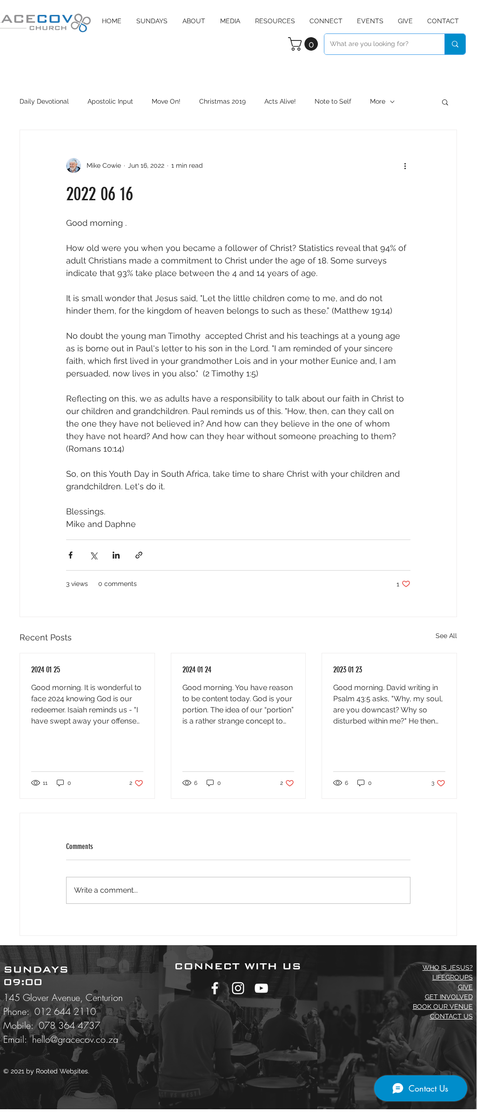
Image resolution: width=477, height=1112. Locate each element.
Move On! (166, 101)
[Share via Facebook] (70, 555)
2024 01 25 (45, 670)
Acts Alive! (280, 101)
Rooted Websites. (62, 1071)
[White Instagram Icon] (238, 988)
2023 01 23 (347, 670)
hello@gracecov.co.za (75, 1039)
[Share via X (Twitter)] (93, 555)
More (377, 101)
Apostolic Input (110, 101)
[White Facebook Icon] (215, 988)
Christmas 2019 (222, 101)
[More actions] (404, 165)
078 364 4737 (69, 1025)
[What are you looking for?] (454, 44)
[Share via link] (138, 555)
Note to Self (333, 101)
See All (446, 635)
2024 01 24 (196, 670)
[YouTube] (261, 988)
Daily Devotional (44, 101)
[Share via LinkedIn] (116, 555)
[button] (230, 21)
